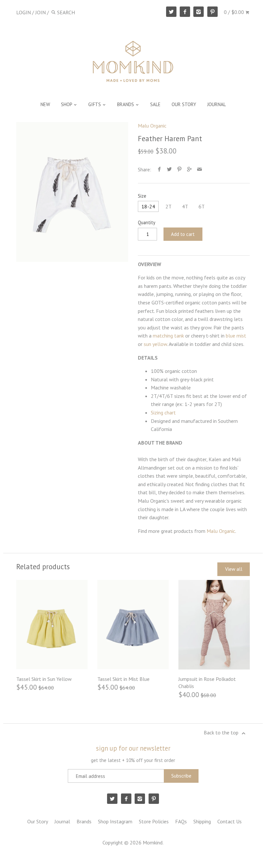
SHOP (67, 104)
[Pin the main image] (179, 169)
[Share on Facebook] (159, 169)
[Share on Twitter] (169, 169)
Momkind (153, 842)
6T (202, 206)
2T (168, 206)
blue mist (236, 335)
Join (40, 12)
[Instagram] (198, 11)
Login (23, 12)
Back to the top (222, 732)
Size (142, 196)
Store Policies (154, 821)
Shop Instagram (115, 821)
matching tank (169, 335)
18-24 (148, 206)
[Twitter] (171, 11)
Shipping (202, 821)
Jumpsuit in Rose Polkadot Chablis (207, 682)
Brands (84, 821)
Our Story (37, 821)
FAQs (181, 821)
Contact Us (229, 821)
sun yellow (155, 344)
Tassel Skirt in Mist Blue (123, 679)
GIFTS (95, 104)
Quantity (146, 222)
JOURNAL (216, 104)
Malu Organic (152, 125)
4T (185, 206)
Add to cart (183, 234)
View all (233, 569)
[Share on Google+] (189, 169)
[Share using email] (199, 169)
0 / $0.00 (234, 12)
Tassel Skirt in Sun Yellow (44, 679)
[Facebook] (185, 11)
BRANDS (126, 104)
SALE (155, 104)
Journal (62, 821)
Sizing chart (163, 412)
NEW (45, 104)
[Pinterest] (212, 11)
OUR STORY (184, 104)
